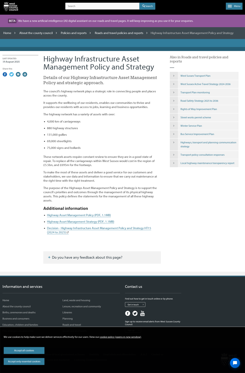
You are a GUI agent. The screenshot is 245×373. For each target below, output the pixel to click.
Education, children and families (20, 324)
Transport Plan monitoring (195, 92)
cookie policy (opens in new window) (120, 337)
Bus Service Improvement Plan (197, 134)
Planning (67, 318)
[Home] (10, 7)
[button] (234, 6)
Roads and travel (71, 324)
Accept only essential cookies (24, 361)
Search (149, 6)
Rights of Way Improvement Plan (198, 109)
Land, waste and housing (76, 300)
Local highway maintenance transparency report (207, 163)
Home (7, 33)
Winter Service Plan (191, 125)
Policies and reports (74, 33)
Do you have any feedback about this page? (86, 257)
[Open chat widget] (235, 363)
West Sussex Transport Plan (195, 75)
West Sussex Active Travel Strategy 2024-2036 (205, 84)
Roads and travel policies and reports (119, 33)
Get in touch (133, 304)
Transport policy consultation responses (202, 154)
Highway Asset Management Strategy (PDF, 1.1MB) (80, 222)
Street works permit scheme (195, 117)
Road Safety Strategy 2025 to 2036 (199, 100)
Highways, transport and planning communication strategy (208, 144)
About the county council (36, 33)
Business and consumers (15, 318)
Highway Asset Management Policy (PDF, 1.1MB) (79, 215)
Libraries (67, 312)
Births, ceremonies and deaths (19, 312)
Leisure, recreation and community (81, 306)
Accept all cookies (24, 350)
